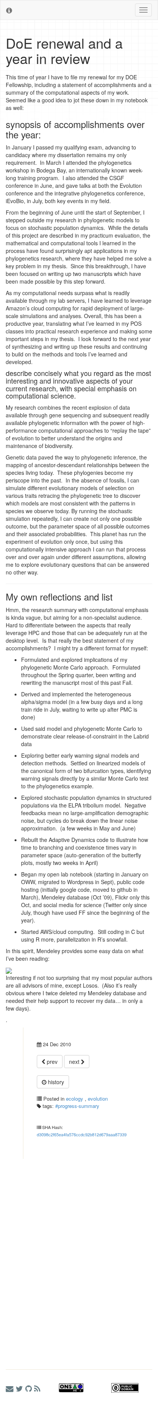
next (75, 1061)
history (55, 1082)
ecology (74, 1098)
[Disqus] (79, 1255)
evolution (98, 1098)
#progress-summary (77, 1105)
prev (51, 1061)
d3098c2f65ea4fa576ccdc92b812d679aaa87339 (82, 1134)
